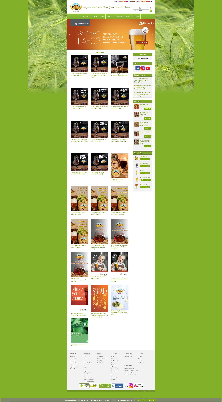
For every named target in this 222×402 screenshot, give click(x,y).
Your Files (113, 375)
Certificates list (128, 356)
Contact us (136, 16)
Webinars (140, 358)
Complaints (113, 377)
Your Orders (114, 371)
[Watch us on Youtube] (138, 384)
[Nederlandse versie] (120, 1)
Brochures (72, 360)
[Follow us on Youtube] (147, 67)
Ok (139, 400)
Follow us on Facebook (130, 374)
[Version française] (117, 1)
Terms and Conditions (102, 358)
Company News (74, 358)
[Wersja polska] (149, 1)
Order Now (100, 356)
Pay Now (113, 356)
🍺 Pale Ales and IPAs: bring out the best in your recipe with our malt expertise (142, 94)
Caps (85, 369)
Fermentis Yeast (88, 362)
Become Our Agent (129, 372)
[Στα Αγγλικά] (139, 1)
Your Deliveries (114, 373)
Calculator (113, 362)
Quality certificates (115, 369)
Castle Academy (142, 362)
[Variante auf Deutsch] (125, 1)
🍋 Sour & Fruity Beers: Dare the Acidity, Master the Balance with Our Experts (142, 87)
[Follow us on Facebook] (137, 67)
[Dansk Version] (137, 1)
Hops (85, 360)
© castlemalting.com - (144, 391)
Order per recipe (145, 158)
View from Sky (73, 362)
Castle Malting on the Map (131, 370)
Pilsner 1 (142, 170)
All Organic (86, 375)
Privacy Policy (73, 369)
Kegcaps (86, 371)
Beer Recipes (114, 358)
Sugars (85, 367)
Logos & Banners (74, 367)
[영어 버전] (151, 1)
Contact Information (129, 368)
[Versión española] (122, 1)
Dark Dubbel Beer (144, 163)
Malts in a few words (89, 381)
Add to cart (147, 108)
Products (94, 16)
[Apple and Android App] (95, 384)
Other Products (87, 377)
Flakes (85, 358)
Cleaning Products (88, 373)
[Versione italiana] (130, 1)
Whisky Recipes (115, 360)
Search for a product (89, 379)
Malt (85, 356)
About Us (85, 16)
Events (127, 16)
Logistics (99, 364)
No (144, 400)
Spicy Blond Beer (144, 184)
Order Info (99, 360)
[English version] (115, 1)
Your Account (144, 8)
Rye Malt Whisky (144, 156)
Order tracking (100, 362)
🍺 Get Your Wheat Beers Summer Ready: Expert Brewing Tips (141, 80)
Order (102, 16)
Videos (140, 360)
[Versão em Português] (132, 1)
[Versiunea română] (142, 1)
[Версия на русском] (127, 1)
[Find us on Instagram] (128, 384)
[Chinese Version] (147, 1)
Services (109, 16)
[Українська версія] (144, 1)
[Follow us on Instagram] (142, 67)
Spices (85, 364)
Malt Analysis (114, 367)
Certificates (119, 16)
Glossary (113, 379)
